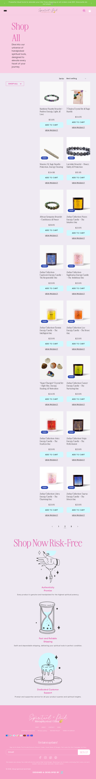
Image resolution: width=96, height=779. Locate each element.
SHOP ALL (13, 83)
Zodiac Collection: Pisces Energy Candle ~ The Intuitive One (77, 219)
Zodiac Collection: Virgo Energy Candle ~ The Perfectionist (76, 441)
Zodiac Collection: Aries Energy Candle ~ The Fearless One (49, 441)
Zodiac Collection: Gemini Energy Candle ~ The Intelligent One (50, 330)
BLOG (59, 727)
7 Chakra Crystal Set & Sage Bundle (78, 110)
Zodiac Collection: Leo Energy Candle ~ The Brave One (78, 330)
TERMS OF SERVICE (69, 731)
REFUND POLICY (55, 731)
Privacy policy (42, 731)
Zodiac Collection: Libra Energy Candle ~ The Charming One (50, 496)
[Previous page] (52, 526)
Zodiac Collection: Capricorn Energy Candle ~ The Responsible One (51, 275)
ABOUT (44, 727)
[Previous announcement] (4, 3)
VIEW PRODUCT (51, 130)
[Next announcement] (91, 3)
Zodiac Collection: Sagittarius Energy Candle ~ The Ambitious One (78, 275)
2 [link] (65, 526)
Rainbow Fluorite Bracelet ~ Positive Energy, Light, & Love (51, 111)
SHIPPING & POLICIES (28, 731)
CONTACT (51, 727)
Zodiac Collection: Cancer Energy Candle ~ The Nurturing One (77, 386)
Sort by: (61, 78)
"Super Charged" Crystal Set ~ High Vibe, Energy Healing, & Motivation (51, 386)
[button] (5, 10)
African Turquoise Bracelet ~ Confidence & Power (51, 218)
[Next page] (77, 526)
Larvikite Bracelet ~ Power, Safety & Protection (78, 165)
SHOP (37, 727)
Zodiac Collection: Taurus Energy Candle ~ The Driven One (77, 496)
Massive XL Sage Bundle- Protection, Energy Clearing (51, 165)
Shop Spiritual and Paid (21, 769)
